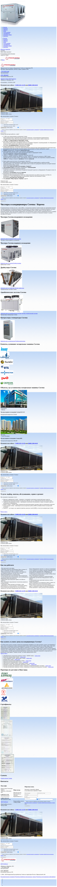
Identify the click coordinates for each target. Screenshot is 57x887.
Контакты (5, 36)
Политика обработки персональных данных (25, 876)
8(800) (4, 75)
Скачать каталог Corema (6, 778)
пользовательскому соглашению (32, 129)
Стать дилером (6, 32)
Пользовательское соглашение (8, 876)
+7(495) (5, 71)
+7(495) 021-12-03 (20, 85)
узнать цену (37, 655)
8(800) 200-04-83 (33, 85)
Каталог (5, 27)
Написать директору (5, 49)
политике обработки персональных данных (46, 802)
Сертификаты (6, 33)
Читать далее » (4, 511)
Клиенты (5, 28)
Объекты (5, 29)
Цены (4, 31)
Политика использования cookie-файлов (45, 876)
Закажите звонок (5, 78)
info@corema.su (12, 78)
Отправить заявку (7, 34)
